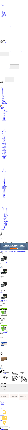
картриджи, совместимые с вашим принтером (5, 373)
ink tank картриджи (2, 237)
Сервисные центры (4, 14)
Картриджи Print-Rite (4, 193)
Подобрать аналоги (2, 292)
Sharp (2, 94)
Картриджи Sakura (4, 147)
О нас (1, 4)
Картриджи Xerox (4, 153)
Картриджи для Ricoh (6, 213)
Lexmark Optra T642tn (8, 251)
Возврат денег (3, 13)
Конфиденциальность (3, 408)
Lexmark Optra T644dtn (16, 251)
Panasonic (3, 92)
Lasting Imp (3, 98)
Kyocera (4, 164)
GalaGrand (3, 97)
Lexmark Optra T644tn (24, 251)
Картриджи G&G (4, 171)
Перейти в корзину (2, 429)
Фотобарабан (5, 218)
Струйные (4, 110)
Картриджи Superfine (4, 204)
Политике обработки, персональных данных (11, 427)
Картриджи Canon (4, 120)
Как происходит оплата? (3, 386)
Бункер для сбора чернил (6, 221)
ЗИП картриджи (2, 229)
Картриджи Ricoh (4, 143)
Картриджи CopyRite (4, 207)
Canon (3, 88)
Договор (3, 11)
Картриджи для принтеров (3, 87)
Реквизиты (3, 5)
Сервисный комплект (6, 223)
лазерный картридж (3, 235)
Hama (4, 227)
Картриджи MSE (4, 187)
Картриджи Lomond (4, 186)
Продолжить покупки (6, 429)
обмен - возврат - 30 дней (12, 21)
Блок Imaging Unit (5, 220)
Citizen (4, 195)
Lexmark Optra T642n (4, 251)
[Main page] (4, 39)
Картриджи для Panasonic (6, 212)
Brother (4, 157)
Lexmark (3, 91)
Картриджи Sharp (4, 150)
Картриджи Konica (4, 131)
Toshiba (4, 119)
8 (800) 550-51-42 (14, 248)
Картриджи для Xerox (6, 215)
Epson (3, 89)
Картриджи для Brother (6, 208)
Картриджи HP (3, 127)
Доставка (10, 30)
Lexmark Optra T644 (12, 251)
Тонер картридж (5, 135)
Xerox (3, 95)
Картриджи (2, 108)
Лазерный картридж (5, 216)
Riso (2, 93)
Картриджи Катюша (4, 156)
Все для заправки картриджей (4, 103)
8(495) (4, 42)
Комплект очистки (5, 222)
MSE (2, 99)
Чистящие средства (4, 102)
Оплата (10, 26)
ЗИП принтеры (2, 107)
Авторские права (4, 10)
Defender (4, 226)
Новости (2, 16)
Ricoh (4, 183)
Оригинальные (5, 109)
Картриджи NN (3, 188)
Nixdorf (4, 113)
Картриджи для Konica (6, 210)
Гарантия (2, 403)
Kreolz (4, 228)
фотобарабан (2, 238)
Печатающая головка (5, 130)
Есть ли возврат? (3, 389)
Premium (3, 100)
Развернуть (1, 234)
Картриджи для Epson (6, 209)
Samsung (4, 118)
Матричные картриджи (6, 111)
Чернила (4, 219)
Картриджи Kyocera (4, 133)
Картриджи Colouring (4, 165)
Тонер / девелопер (5, 224)
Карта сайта (2, 406)
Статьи (2, 17)
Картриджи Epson (4, 124)
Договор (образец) (3, 407)
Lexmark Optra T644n (20, 251)
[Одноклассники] (1, 105)
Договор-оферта (3, 12)
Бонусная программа (4, 15)
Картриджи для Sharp (5, 214)
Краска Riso (5, 146)
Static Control (3, 101)
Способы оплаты (2, 402)
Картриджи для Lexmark (6, 211)
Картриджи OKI (3, 138)
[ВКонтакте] (0, 105)
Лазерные (4, 137)
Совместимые (5, 121)
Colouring (3, 96)
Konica (3, 90)
